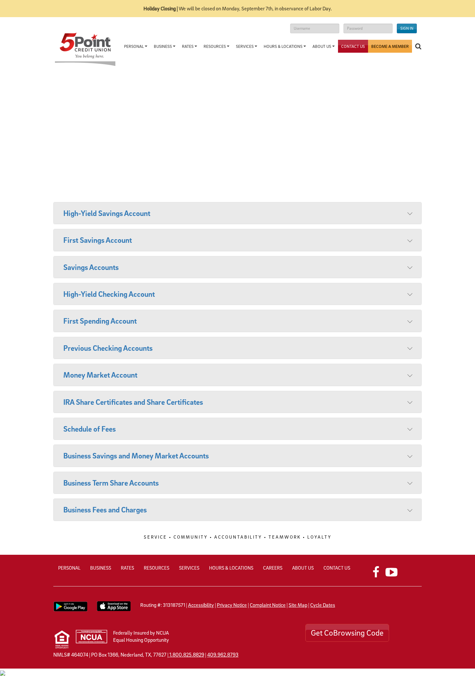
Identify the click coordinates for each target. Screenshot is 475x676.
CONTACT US (336, 568)
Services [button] (245, 46)
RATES (127, 568)
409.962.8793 (222, 654)
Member (390, 46)
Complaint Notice (268, 605)
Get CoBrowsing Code (347, 633)
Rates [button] (188, 46)
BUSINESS (100, 568)
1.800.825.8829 (186, 654)
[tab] (237, 213)
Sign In (406, 28)
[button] (418, 46)
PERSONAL (69, 568)
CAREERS (272, 568)
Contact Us (353, 46)
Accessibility (201, 605)
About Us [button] (322, 46)
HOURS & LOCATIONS (231, 568)
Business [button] (163, 46)
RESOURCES (156, 568)
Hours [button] (283, 46)
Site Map (298, 605)
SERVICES (189, 568)
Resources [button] (215, 46)
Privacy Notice (232, 605)
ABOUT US (303, 568)
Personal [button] (134, 46)
